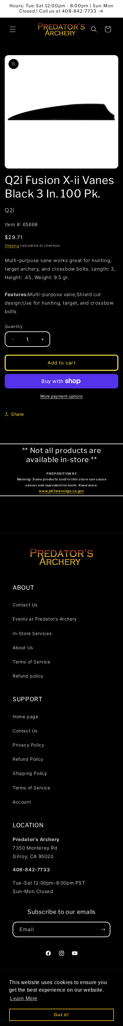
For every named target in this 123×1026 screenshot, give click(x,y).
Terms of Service (31, 661)
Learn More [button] (24, 998)
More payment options (61, 396)
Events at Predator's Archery (45, 619)
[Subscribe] (103, 929)
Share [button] (17, 414)
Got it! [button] (61, 1014)
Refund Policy (28, 759)
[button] (13, 29)
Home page (25, 716)
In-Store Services (32, 633)
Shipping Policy (30, 773)
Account (22, 802)
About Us (23, 647)
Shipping (12, 245)
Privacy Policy (28, 745)
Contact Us (25, 604)
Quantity (13, 326)
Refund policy (28, 676)
